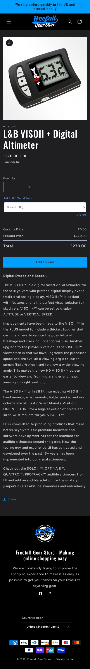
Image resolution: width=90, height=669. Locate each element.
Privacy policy (64, 659)
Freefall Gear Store (39, 659)
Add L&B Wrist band (18, 198)
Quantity (9, 178)
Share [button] (12, 499)
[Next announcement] (82, 6)
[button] (9, 21)
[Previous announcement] (8, 6)
